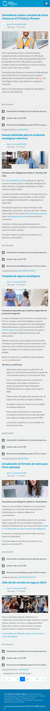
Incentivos (23, 130)
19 (23, 679)
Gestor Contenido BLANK (17, 24)
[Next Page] (42, 679)
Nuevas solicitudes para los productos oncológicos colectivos (23, 136)
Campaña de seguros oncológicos (21, 276)
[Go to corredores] (9, 3)
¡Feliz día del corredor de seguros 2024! (24, 582)
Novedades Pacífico (27, 271)
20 (28, 679)
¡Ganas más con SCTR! (16, 118)
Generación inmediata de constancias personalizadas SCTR (27, 111)
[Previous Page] (4, 679)
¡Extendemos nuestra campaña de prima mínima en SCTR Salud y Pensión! (25, 16)
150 (38, 679)
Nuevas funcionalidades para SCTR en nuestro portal (27, 125)
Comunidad (23, 670)
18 (18, 679)
